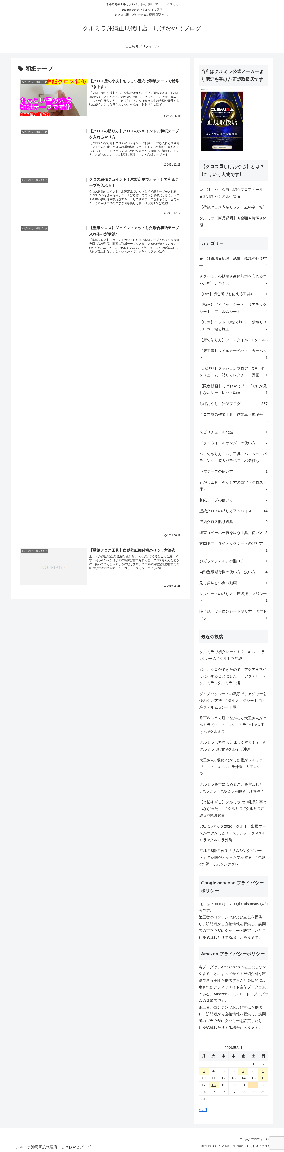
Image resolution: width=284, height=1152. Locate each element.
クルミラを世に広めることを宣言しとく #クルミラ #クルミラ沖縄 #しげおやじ (233, 787)
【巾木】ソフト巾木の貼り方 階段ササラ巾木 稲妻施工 (233, 325)
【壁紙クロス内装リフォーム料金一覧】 (233, 207)
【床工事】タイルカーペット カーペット (233, 354)
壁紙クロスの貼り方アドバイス (233, 511)
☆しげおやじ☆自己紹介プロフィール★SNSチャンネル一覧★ (231, 193)
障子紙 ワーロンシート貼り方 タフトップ (233, 614)
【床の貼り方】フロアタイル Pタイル (233, 340)
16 (263, 1078)
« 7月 (203, 1110)
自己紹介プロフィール (254, 1139)
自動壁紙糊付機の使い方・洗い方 (233, 572)
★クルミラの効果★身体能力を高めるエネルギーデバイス (233, 279)
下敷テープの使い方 (233, 471)
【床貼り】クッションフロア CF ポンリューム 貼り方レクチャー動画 (233, 371)
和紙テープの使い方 (233, 500)
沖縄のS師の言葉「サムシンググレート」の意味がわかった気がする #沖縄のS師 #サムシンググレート (232, 857)
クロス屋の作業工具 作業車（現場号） (233, 417)
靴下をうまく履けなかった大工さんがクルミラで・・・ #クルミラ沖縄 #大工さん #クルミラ (233, 725)
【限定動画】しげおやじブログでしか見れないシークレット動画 (233, 389)
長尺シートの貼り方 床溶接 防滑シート (233, 597)
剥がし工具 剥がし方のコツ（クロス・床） (233, 485)
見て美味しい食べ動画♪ (233, 583)
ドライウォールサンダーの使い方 (233, 443)
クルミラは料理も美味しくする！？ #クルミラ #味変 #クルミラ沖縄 (232, 745)
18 (213, 1085)
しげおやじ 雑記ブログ (233, 404)
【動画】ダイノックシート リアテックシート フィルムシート (233, 308)
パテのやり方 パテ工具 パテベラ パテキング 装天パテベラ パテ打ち (233, 457)
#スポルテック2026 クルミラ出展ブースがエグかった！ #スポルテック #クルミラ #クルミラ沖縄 (232, 833)
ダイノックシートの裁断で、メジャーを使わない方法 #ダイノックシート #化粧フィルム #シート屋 (233, 700)
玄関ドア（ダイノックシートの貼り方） (233, 546)
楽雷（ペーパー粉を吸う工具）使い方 (233, 533)
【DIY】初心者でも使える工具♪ (233, 294)
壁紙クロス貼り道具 (233, 522)
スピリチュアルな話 (233, 432)
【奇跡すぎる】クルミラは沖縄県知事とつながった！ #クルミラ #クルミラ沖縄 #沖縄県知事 (233, 809)
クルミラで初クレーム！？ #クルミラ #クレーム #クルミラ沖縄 (232, 655)
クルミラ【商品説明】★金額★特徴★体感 (233, 221)
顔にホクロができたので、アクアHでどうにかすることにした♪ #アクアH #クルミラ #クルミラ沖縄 (232, 676)
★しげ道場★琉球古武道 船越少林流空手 (233, 261)
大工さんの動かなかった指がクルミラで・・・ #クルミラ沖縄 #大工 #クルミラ (233, 767)
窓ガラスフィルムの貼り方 (233, 561)
